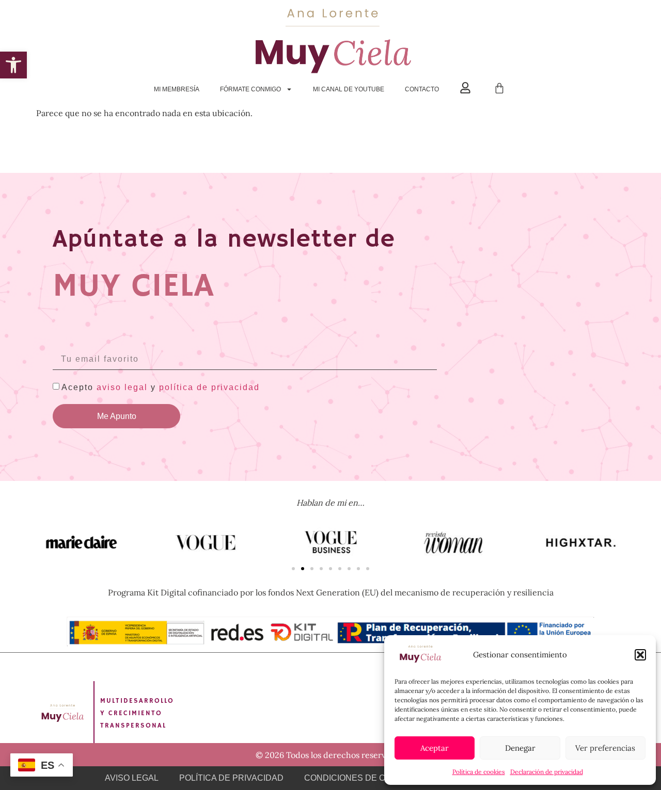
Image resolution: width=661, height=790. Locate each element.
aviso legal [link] (122, 387)
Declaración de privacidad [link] (546, 772)
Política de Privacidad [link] (231, 777)
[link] (13, 65)
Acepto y (160, 387)
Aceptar (434, 748)
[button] (640, 655)
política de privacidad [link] (209, 387)
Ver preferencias (605, 748)
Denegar (520, 748)
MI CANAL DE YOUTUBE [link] (348, 89)
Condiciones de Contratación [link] (374, 777)
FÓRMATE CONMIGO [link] (250, 89)
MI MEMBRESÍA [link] (176, 89)
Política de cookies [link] (478, 772)
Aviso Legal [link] (132, 777)
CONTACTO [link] (422, 89)
